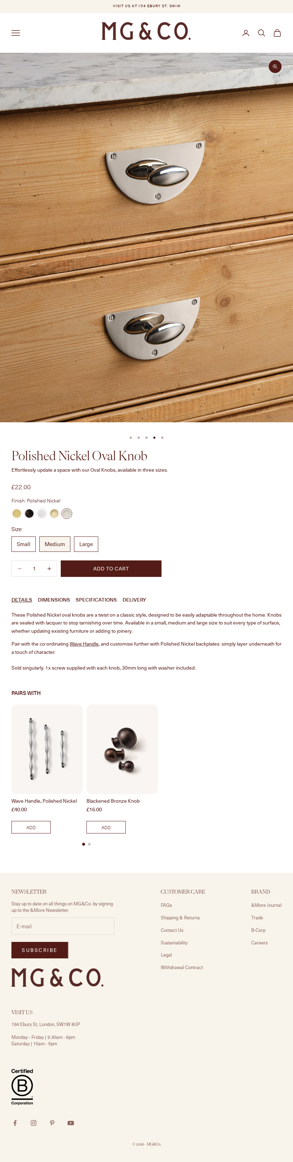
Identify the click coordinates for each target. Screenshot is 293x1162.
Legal (166, 955)
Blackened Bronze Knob (113, 801)
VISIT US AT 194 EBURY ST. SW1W (146, 6)
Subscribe (40, 950)
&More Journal (266, 905)
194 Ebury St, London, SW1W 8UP (45, 1024)
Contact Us (172, 930)
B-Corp (258, 930)
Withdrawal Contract (182, 967)
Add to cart (111, 568)
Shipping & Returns (180, 917)
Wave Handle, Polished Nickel (44, 801)
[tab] (83, 844)
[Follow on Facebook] (15, 1123)
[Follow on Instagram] (33, 1123)
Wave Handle (84, 643)
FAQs (166, 905)
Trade (257, 917)
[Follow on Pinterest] (52, 1123)
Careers (259, 942)
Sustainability (174, 942)
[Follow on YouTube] (70, 1123)
